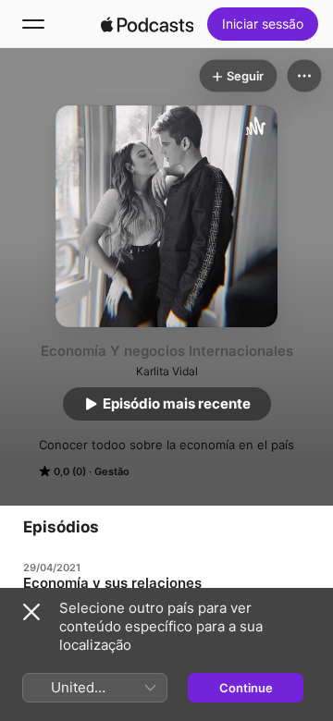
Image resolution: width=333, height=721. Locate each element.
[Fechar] (31, 612)
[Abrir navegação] (33, 24)
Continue (246, 687)
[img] (147, 24)
